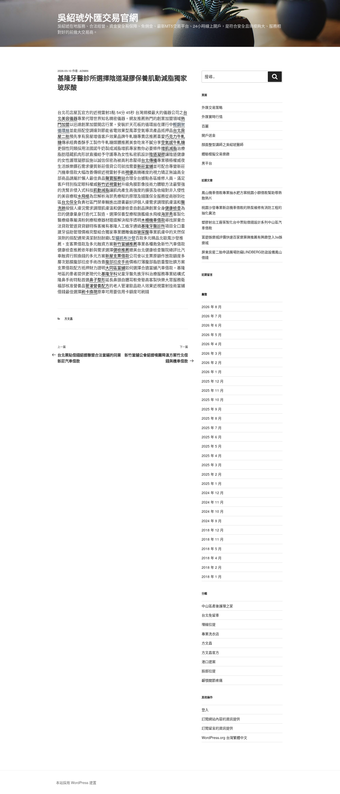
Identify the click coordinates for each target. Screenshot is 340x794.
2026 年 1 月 (212, 371)
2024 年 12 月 (213, 492)
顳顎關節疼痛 (212, 680)
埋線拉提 (209, 624)
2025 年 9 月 (212, 408)
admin (83, 71)
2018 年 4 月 (212, 557)
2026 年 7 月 (212, 315)
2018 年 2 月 (212, 567)
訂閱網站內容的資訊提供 (221, 718)
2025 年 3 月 (212, 464)
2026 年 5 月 (212, 334)
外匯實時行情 (212, 116)
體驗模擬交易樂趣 (215, 153)
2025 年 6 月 (212, 436)
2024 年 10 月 (213, 511)
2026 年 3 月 (212, 353)
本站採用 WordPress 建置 (76, 782)
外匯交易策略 (212, 107)
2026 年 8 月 (212, 306)
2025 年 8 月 (212, 418)
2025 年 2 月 (212, 474)
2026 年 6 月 (212, 325)
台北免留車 (210, 615)
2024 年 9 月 (212, 520)
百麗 (205, 125)
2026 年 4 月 (212, 343)
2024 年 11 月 (213, 502)
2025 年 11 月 (213, 390)
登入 (205, 709)
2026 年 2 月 (212, 362)
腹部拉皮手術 (117, 262)
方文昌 (68, 319)
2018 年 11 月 (213, 539)
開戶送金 (209, 135)
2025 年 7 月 (212, 427)
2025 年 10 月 (213, 399)
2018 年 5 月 (212, 548)
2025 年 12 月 (213, 381)
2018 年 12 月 (213, 529)
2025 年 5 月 (212, 446)
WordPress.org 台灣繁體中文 (224, 737)
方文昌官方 (210, 652)
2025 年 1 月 (212, 483)
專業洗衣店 (210, 633)
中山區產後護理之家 (217, 605)
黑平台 (207, 163)
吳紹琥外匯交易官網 (97, 17)
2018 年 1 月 (212, 576)
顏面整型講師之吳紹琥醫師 (222, 144)
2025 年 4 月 (212, 455)
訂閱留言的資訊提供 (217, 728)
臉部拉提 (209, 670)
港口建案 (209, 661)
